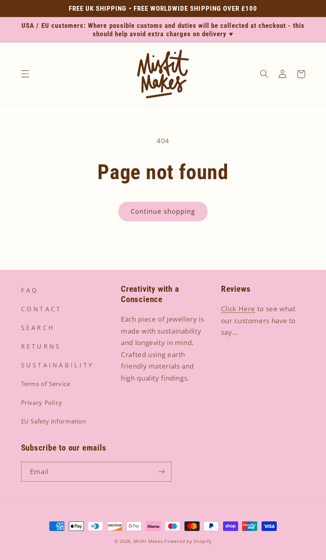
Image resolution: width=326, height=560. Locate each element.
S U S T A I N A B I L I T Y (56, 365)
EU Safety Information (53, 421)
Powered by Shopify (188, 541)
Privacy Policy (41, 402)
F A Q (29, 290)
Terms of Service (45, 384)
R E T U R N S (40, 346)
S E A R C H (37, 328)
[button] (25, 74)
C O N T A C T (40, 309)
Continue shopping (163, 211)
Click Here (238, 308)
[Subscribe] (161, 471)
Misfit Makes (148, 541)
